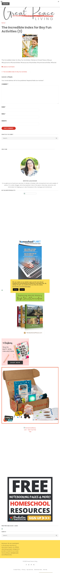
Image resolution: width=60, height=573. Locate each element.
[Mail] (33, 564)
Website (4, 121)
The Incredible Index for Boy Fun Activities (15, 72)
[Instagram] (28, 564)
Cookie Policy (17, 569)
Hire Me (45, 569)
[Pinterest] (31, 564)
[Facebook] (26, 564)
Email (4, 114)
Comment (5, 84)
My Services (30, 569)
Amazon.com (14, 553)
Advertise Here (38, 569)
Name (4, 107)
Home (3, 23)
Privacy (24, 569)
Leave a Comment (9, 67)
